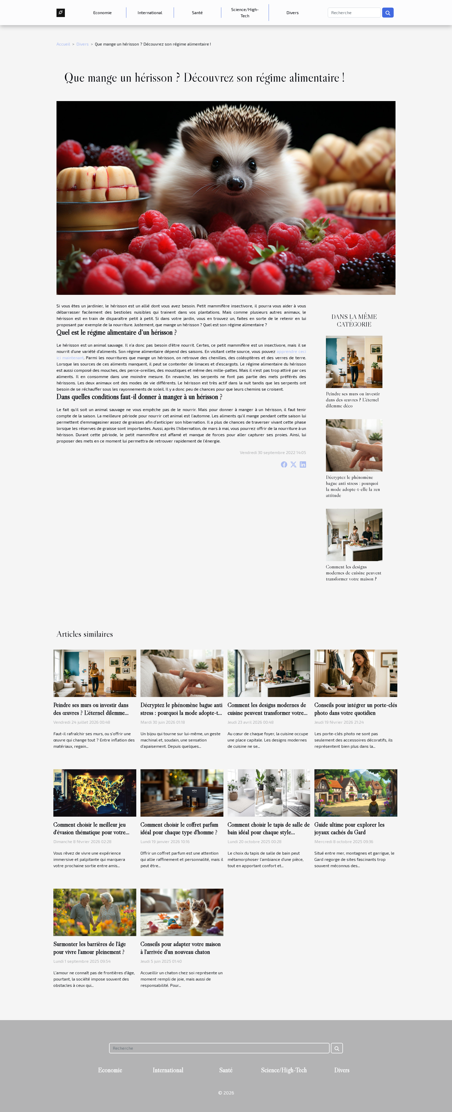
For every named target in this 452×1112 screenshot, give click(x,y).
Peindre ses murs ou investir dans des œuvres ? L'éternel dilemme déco (353, 399)
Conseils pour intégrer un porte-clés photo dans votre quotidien (355, 708)
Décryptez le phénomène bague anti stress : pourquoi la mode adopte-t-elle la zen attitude (353, 486)
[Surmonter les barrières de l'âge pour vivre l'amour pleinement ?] (94, 911)
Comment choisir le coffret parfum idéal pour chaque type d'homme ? (179, 828)
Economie (102, 12)
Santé (197, 12)
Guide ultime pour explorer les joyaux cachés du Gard (349, 828)
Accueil (63, 43)
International (150, 12)
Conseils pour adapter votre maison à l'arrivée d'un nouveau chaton (180, 947)
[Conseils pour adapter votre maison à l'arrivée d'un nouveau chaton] (181, 911)
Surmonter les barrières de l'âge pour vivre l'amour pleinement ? (89, 947)
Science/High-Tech (245, 12)
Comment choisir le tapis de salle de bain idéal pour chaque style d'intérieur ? (269, 832)
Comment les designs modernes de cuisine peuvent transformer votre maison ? (353, 572)
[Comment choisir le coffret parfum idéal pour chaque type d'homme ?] (181, 792)
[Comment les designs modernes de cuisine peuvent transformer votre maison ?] (354, 534)
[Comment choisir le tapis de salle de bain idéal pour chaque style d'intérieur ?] (269, 792)
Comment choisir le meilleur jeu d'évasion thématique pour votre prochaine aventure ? (89, 832)
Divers (292, 12)
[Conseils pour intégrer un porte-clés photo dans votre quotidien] (355, 672)
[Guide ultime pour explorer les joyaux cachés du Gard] (355, 792)
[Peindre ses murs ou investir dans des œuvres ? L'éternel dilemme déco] (354, 361)
